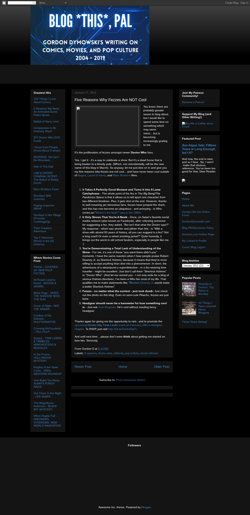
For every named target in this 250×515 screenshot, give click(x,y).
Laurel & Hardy (97, 175)
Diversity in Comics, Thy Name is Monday (206, 288)
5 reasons (90, 353)
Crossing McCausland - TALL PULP (47, 330)
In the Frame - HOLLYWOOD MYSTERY (42, 358)
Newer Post (83, 367)
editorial (118, 353)
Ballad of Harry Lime (46, 121)
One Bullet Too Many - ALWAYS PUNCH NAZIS (47, 383)
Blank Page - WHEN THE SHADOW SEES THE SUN (47, 296)
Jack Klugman (107, 307)
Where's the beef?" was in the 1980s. (119, 212)
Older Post (162, 367)
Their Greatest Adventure (43, 229)
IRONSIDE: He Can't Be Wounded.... (46, 158)
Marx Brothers (121, 175)
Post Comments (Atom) (130, 379)
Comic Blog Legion (193, 247)
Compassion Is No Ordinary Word (45, 129)
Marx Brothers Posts (46, 189)
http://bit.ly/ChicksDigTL (122, 329)
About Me (188, 205)
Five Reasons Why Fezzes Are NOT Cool (110, 100)
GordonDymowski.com (196, 221)
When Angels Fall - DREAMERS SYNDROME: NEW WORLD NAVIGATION (47, 420)
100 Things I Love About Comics (45, 100)
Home (123, 367)
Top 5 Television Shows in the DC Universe (44, 241)
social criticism (149, 353)
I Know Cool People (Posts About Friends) (47, 149)
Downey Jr (141, 282)
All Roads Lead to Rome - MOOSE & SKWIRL (45, 283)
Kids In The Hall (43, 166)
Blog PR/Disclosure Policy (198, 227)
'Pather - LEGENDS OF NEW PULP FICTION (46, 270)
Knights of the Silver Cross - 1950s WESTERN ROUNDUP (48, 370)
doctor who (105, 353)
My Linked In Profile (194, 240)
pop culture (132, 353)
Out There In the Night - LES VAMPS (47, 395)
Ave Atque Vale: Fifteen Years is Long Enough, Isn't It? (199, 148)
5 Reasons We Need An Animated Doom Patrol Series (46, 112)
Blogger (146, 507)
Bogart (82, 175)
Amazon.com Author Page (198, 234)
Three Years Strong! (194, 321)
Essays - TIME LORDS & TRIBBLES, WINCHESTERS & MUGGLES (48, 343)
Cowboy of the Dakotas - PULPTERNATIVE (45, 319)
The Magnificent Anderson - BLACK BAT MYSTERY (45, 406)
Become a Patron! (193, 102)
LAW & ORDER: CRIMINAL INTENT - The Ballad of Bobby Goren (46, 177)
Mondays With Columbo (42, 197)
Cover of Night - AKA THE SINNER (46, 307)
